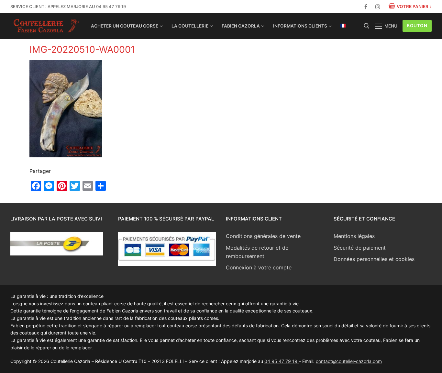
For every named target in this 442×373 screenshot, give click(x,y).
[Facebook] (366, 7)
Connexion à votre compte (259, 267)
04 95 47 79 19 (111, 6)
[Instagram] (378, 7)
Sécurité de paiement (360, 247)
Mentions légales (354, 236)
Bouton (417, 25)
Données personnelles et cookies (374, 259)
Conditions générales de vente (263, 236)
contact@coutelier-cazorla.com (349, 361)
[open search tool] (367, 26)
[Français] (343, 25)
